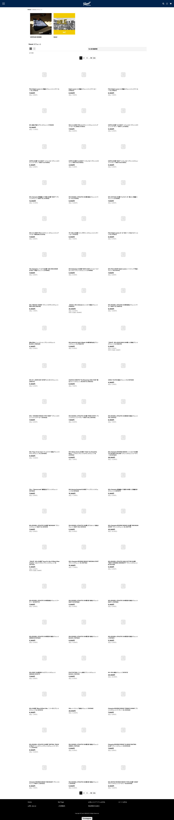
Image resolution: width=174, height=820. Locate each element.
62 (91, 58)
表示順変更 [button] (93, 49)
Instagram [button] (87, 818)
